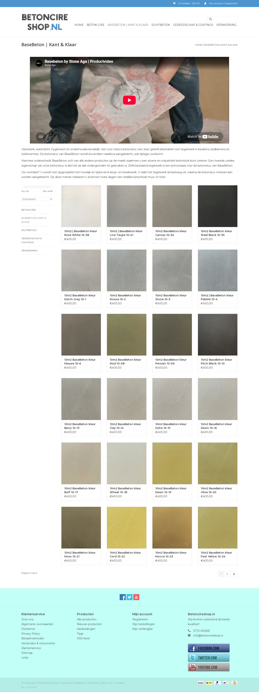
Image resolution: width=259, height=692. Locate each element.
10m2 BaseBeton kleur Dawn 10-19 (171, 490)
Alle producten (86, 619)
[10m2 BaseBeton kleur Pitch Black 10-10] (218, 335)
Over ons (27, 619)
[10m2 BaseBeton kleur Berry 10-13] (81, 399)
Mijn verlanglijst (142, 629)
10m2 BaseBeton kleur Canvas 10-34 (171, 233)
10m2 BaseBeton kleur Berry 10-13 (80, 426)
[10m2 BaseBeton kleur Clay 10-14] (127, 399)
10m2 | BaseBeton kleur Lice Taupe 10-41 (126, 233)
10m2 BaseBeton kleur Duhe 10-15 (171, 426)
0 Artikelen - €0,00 (188, 3)
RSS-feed (83, 638)
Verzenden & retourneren (38, 643)
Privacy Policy (30, 633)
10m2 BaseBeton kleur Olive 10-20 (216, 490)
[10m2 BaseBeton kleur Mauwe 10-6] (81, 335)
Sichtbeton (160, 25)
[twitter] (213, 658)
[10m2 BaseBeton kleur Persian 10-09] (172, 335)
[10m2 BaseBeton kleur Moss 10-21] (81, 527)
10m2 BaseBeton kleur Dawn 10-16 (216, 426)
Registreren (140, 619)
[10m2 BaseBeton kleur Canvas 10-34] (172, 206)
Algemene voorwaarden (37, 624)
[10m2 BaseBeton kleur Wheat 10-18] (127, 463)
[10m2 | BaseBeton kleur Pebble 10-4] (218, 270)
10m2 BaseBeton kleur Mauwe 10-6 (80, 361)
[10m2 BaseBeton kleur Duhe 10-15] (172, 399)
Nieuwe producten (89, 624)
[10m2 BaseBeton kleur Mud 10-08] (127, 335)
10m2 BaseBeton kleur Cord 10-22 (125, 554)
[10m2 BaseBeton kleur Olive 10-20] (218, 463)
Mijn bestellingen (143, 624)
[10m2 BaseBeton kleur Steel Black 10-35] (218, 206)
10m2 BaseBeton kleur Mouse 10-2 (125, 297)
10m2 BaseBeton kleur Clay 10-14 (125, 426)
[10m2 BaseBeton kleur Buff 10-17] (81, 463)
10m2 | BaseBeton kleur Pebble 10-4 (217, 297)
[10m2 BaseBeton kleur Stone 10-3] (172, 270)
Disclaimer (28, 629)
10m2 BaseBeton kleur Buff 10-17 (80, 490)
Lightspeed (31, 687)
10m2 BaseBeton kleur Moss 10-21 (80, 554)
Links (24, 657)
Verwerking (226, 25)
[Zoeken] (209, 19)
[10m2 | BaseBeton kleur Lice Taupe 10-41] (127, 206)
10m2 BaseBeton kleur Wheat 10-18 (125, 490)
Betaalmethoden (32, 638)
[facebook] (213, 648)
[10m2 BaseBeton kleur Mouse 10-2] (127, 270)
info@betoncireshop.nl (208, 635)
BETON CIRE (95, 25)
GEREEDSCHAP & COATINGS (193, 25)
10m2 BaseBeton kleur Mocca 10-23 (171, 554)
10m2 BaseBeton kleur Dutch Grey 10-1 (80, 297)
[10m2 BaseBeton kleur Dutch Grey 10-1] (81, 270)
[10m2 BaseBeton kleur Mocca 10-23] (172, 527)
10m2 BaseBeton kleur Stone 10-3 (171, 297)
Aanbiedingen (86, 629)
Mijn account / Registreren (223, 3)
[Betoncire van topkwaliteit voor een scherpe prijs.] (44, 22)
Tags (80, 633)
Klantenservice (31, 648)
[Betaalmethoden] (200, 682)
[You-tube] (213, 667)
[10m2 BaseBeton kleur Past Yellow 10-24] (218, 527)
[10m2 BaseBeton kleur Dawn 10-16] (218, 399)
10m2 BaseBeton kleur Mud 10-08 (125, 361)
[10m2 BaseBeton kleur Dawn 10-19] (172, 463)
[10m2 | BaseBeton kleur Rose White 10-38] (81, 206)
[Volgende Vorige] (234, 574)
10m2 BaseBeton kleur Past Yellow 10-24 (216, 554)
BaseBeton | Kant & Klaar (128, 25)
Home (79, 25)
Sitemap (27, 653)
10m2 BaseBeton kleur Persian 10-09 (171, 361)
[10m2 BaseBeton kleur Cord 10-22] (127, 527)
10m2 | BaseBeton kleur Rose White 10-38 (80, 233)
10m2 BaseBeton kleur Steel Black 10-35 (216, 233)
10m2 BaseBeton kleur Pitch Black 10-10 (216, 361)
